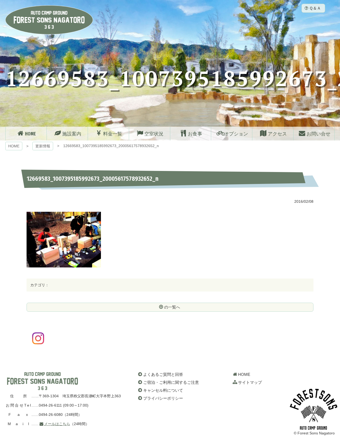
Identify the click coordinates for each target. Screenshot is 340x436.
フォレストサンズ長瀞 (42, 381)
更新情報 (42, 146)
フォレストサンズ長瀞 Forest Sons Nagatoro (49, 19)
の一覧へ (172, 307)
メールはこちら (57, 424)
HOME (13, 146)
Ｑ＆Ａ (315, 8)
